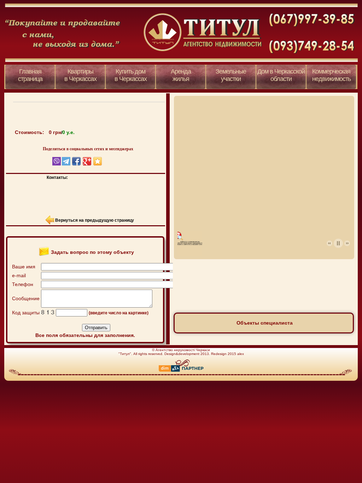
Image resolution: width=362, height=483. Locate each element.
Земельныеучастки (231, 75)
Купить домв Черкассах (131, 75)
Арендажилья (181, 75)
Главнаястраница (30, 75)
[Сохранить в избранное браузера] (97, 161)
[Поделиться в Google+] (87, 161)
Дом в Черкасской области (281, 75)
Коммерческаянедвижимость (331, 75)
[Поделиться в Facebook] (76, 161)
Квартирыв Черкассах (80, 75)
